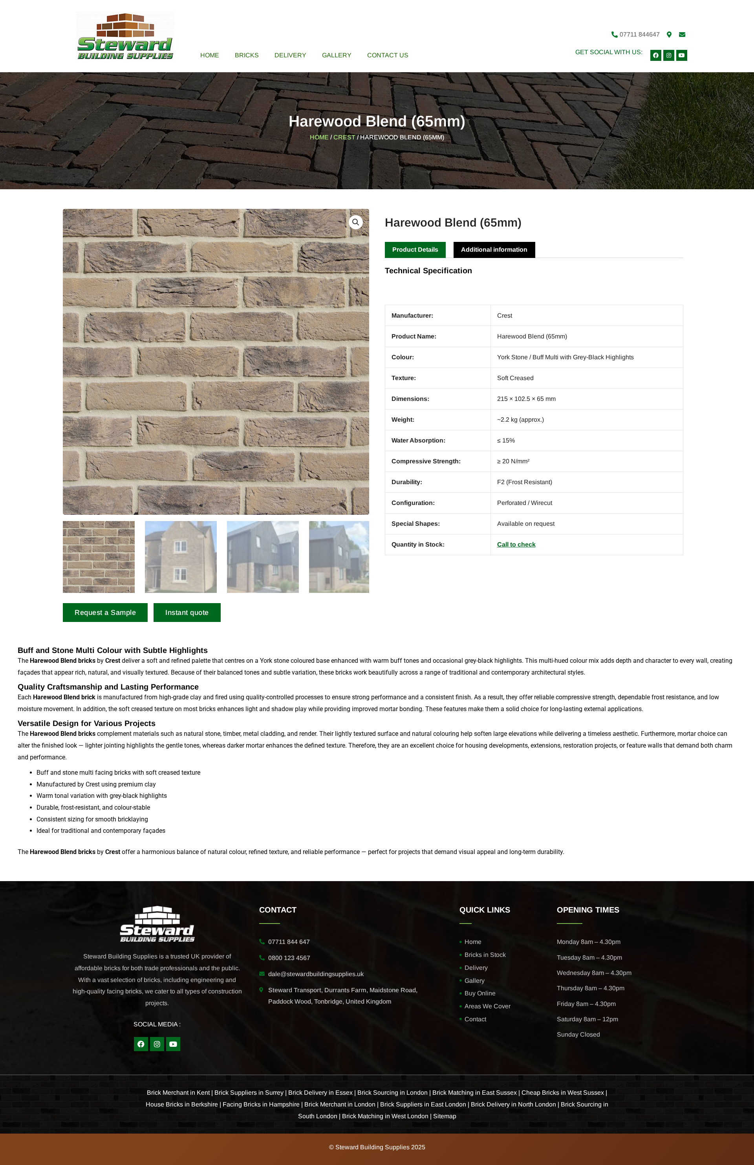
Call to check (516, 544)
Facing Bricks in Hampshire (261, 1104)
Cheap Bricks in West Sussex (563, 1092)
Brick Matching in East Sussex (474, 1092)
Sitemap (444, 1116)
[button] (356, 222)
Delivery (290, 55)
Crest (344, 137)
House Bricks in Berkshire (182, 1104)
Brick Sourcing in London (392, 1092)
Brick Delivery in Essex (320, 1092)
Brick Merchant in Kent (178, 1092)
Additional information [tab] (494, 249)
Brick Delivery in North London (513, 1104)
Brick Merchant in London (339, 1104)
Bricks (247, 55)
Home (209, 55)
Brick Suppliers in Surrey (249, 1092)
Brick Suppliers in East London (423, 1104)
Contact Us (387, 55)
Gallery (336, 55)
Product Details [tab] (415, 249)
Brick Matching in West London (385, 1116)
